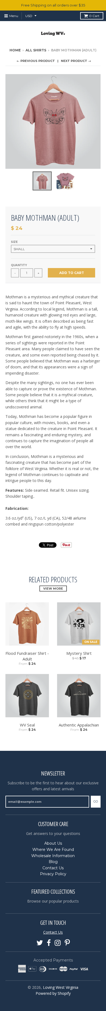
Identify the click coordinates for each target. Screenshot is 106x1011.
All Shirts (36, 50)
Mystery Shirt (79, 653)
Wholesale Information (53, 855)
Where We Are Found (53, 849)
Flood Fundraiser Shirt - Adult (27, 656)
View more (53, 588)
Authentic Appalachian (79, 725)
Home (15, 50)
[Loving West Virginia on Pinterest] (67, 943)
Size (14, 242)
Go (95, 801)
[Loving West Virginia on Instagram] (58, 943)
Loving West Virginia (60, 987)
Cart (94, 16)
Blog (53, 861)
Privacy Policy (53, 873)
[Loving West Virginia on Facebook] (49, 943)
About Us (53, 843)
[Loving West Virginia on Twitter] (39, 943)
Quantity (19, 265)
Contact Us (53, 867)
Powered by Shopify (53, 993)
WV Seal (27, 725)
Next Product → (76, 61)
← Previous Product (36, 61)
